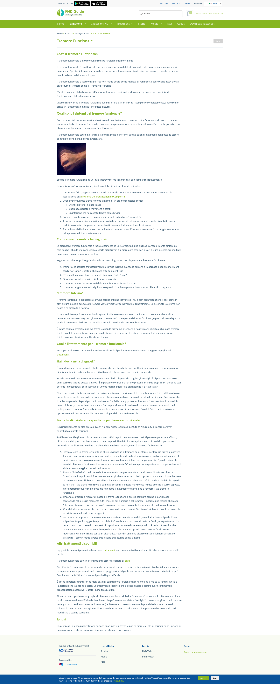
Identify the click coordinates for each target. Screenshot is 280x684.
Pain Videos (148, 656)
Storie (141, 23)
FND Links (164, 3)
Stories (104, 651)
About (181, 23)
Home (60, 23)
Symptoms (76, 23)
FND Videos (148, 651)
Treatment (123, 23)
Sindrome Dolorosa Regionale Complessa (103, 196)
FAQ (169, 23)
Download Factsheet (202, 23)
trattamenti (63, 354)
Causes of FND (99, 23)
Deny (215, 678)
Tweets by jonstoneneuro (195, 652)
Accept (203, 678)
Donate (187, 3)
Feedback (176, 3)
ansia (128, 561)
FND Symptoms (82, 34)
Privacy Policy (118, 681)
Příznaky (68, 34)
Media (154, 23)
